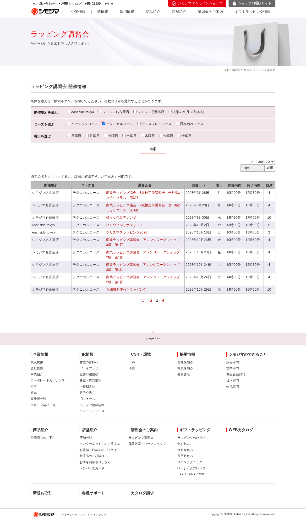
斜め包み (183, 443)
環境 (132, 368)
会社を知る (185, 362)
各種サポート (93, 493)
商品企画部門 (235, 374)
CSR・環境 (141, 354)
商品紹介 (153, 12)
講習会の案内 (240, 70)
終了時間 (254, 185)
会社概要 (37, 368)
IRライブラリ (89, 368)
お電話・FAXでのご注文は (98, 450)
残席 (269, 185)
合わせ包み (185, 450)
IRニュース (87, 399)
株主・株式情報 (90, 380)
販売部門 (232, 362)
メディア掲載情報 (92, 405)
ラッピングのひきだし (192, 438)
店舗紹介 (179, 12)
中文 (110, 3)
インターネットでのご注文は (100, 443)
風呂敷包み (185, 456)
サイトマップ (98, 514)
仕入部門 (232, 380)
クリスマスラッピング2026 (126, 232)
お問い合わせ (45, 3)
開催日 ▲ (199, 185)
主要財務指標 (89, 374)
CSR (132, 362)
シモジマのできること (248, 354)
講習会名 (144, 185)
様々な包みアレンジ (121, 217)
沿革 (34, 386)
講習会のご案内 (210, 12)
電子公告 (86, 393)
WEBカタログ (71, 3)
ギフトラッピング (195, 430)
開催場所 (51, 185)
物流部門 (232, 386)
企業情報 (78, 12)
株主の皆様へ (89, 362)
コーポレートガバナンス (48, 380)
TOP (226, 70)
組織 (34, 393)
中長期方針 (87, 386)
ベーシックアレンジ (191, 468)
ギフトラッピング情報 (253, 12)
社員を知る (185, 368)
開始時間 (234, 185)
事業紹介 (37, 374)
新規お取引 (42, 493)
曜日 (219, 185)
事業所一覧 (38, 399)
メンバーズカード (92, 468)
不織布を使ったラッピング (126, 289)
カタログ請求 (142, 493)
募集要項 (183, 374)
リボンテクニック (189, 462)
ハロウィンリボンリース (124, 225)
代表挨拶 (37, 362)
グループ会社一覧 (43, 405)
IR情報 (102, 12)
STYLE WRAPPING (191, 474)
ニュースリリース (92, 411)
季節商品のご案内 (43, 438)
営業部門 (232, 368)
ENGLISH (94, 3)
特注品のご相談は (92, 456)
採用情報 (127, 12)
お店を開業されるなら (95, 462)
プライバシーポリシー (72, 514)
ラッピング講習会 (141, 438)
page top (153, 338)
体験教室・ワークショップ (147, 443)
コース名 (88, 185)
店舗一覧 (86, 438)
